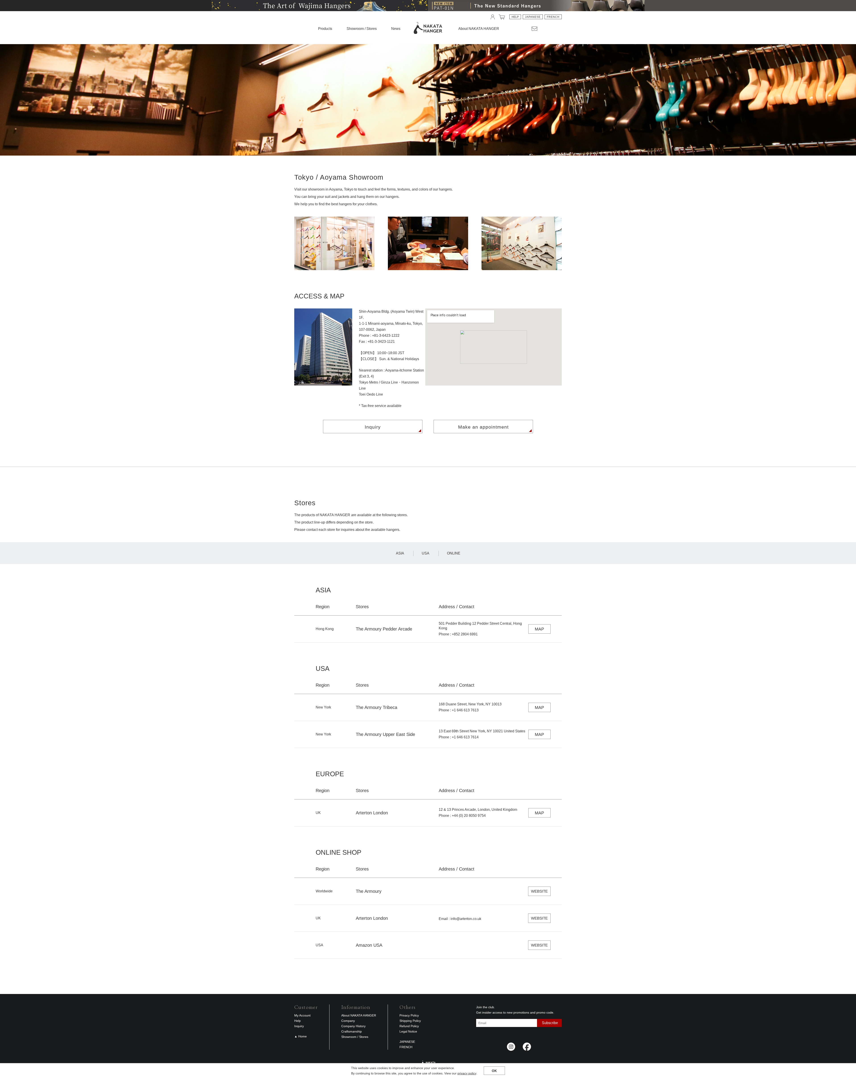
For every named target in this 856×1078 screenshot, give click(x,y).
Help (515, 16)
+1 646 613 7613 (465, 710)
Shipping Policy (410, 1021)
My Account (302, 1015)
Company (348, 1021)
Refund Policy (409, 1026)
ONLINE (453, 553)
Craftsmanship (351, 1031)
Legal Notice (408, 1031)
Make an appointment (483, 426)
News (395, 29)
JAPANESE (533, 16)
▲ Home (300, 1036)
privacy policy (466, 1073)
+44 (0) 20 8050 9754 (469, 815)
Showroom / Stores (362, 29)
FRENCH (553, 16)
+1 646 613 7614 (465, 737)
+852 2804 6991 (465, 634)
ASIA (400, 553)
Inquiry (373, 426)
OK (494, 1071)
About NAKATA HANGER (358, 1015)
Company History (353, 1026)
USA (425, 553)
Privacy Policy (409, 1015)
